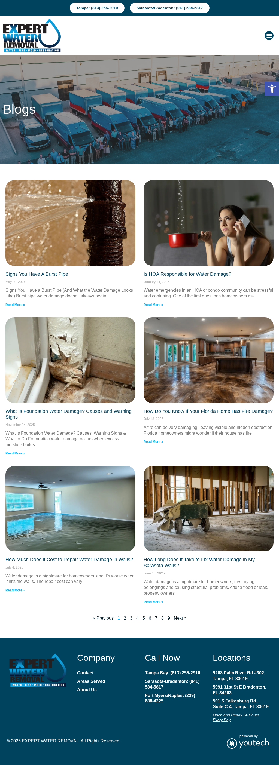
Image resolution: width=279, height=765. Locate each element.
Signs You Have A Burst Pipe (36, 274)
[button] (272, 89)
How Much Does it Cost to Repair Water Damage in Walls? (69, 559)
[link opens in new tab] (248, 741)
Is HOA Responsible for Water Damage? (187, 274)
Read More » (15, 305)
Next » (180, 618)
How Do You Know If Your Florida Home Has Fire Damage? (208, 411)
